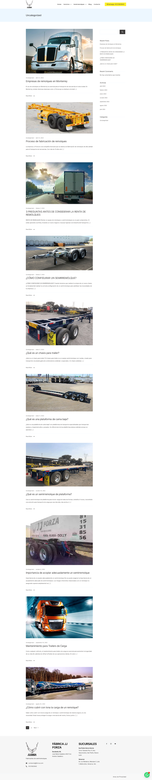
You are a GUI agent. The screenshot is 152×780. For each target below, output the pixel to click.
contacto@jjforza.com (35, 763)
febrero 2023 (103, 90)
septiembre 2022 (104, 101)
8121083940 (32, 766)
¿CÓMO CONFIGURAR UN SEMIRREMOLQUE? (51, 277)
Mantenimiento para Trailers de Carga (46, 645)
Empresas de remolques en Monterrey (46, 81)
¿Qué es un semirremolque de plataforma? (49, 494)
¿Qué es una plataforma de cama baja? (47, 419)
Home (59, 4)
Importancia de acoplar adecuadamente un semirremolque (57, 572)
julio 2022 (102, 109)
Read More (29, 95)
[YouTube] (115, 743)
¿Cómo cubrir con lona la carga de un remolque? (52, 707)
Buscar (122, 32)
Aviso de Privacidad (119, 777)
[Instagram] (110, 743)
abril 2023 (102, 86)
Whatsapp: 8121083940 (115, 4)
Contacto (97, 4)
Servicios (67, 4)
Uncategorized (30, 77)
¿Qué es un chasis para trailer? (42, 352)
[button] (147, 775)
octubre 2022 (103, 97)
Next (35, 728)
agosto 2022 (103, 105)
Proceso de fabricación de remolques (46, 141)
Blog (90, 4)
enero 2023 (103, 94)
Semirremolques (79, 4)
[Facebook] (106, 743)
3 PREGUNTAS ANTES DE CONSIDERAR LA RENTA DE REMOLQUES (112, 53)
